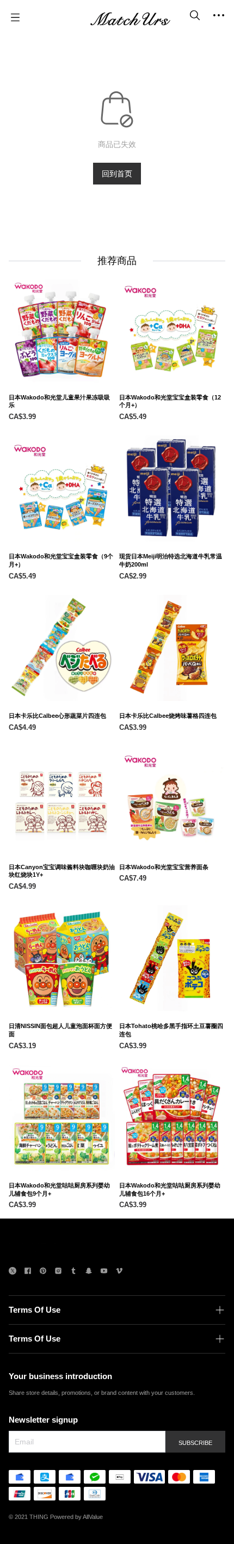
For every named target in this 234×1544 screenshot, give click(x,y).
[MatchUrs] (130, 17)
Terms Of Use (34, 1309)
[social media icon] (12, 1272)
